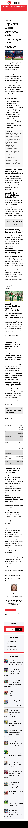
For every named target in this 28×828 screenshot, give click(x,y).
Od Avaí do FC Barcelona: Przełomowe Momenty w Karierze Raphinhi (12, 144)
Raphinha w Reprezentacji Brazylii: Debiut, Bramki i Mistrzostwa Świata (12, 148)
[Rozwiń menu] (14, 13)
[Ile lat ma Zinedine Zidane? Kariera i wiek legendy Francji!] (6, 763)
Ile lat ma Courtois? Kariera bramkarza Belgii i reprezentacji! (16, 803)
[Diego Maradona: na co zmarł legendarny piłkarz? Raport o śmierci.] (6, 732)
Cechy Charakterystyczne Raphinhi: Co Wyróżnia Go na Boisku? (13, 164)
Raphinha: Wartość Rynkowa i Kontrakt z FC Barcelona (13, 159)
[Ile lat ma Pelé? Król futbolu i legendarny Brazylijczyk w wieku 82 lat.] (6, 752)
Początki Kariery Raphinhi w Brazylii (14, 140)
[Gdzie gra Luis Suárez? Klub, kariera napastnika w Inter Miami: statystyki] (6, 661)
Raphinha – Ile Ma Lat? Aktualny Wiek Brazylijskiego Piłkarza (13, 134)
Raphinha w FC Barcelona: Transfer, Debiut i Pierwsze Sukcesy (12, 153)
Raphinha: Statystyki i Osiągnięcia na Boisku (11, 156)
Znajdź (18, 629)
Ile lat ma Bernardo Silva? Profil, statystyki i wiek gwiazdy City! (16, 785)
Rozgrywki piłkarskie (12, 649)
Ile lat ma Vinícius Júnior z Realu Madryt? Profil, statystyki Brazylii (16, 744)
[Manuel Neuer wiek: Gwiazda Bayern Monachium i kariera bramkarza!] (6, 682)
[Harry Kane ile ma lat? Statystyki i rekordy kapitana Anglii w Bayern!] (6, 772)
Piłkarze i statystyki (10, 610)
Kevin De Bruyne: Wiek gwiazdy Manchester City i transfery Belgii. (15, 703)
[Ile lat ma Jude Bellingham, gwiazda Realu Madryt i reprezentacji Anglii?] (6, 711)
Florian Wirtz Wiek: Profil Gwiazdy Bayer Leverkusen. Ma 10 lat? (16, 794)
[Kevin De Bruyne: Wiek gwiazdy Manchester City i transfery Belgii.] (6, 702)
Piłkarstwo (9, 644)
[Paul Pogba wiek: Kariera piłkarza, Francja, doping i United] (6, 693)
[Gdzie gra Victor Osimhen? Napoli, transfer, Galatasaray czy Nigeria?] (6, 811)
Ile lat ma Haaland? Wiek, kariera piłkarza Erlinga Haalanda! (15, 723)
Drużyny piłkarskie (11, 641)
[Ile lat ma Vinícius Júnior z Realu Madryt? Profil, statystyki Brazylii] (6, 743)
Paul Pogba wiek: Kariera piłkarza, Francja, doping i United (16, 694)
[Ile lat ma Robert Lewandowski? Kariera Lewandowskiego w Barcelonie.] (6, 670)
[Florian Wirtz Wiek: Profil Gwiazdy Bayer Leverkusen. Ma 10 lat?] (6, 793)
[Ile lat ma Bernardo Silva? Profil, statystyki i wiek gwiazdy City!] (6, 784)
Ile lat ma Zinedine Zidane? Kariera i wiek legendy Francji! (15, 764)
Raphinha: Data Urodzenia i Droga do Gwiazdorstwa (13, 137)
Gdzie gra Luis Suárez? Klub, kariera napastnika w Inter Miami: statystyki (16, 662)
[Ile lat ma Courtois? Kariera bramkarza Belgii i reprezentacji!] (6, 802)
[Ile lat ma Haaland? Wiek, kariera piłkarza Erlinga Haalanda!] (6, 722)
